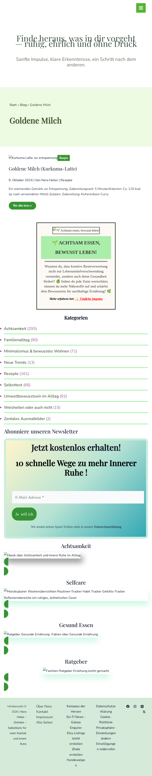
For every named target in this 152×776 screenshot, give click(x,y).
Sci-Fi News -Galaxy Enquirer (76, 722)
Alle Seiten (44, 722)
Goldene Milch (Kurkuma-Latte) (43, 168)
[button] (76, 566)
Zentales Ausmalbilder (24, 418)
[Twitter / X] (144, 711)
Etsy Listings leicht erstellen (76, 738)
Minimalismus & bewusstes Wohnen (36, 351)
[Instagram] (135, 706)
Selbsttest (13, 385)
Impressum (44, 717)
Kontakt (42, 711)
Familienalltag (17, 340)
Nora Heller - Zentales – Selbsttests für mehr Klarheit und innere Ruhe (17, 728)
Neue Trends (15, 362)
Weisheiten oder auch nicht (28, 407)
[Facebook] (127, 706)
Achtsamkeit (15, 328)
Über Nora (44, 706)
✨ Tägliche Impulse (89, 298)
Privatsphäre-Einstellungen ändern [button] (106, 733)
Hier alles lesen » (22, 206)
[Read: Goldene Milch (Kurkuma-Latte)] (33, 158)
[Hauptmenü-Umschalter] (141, 8)
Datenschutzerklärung (107, 526)
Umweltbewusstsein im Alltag (31, 396)
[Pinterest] (142, 706)
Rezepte (63, 158)
